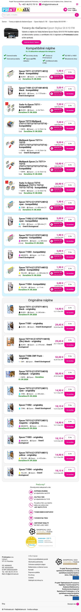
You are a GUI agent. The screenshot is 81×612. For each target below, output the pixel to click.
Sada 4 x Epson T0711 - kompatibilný (30, 105)
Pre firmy (31, 575)
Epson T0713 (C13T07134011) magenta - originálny (33, 421)
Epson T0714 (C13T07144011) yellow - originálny (33, 453)
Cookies (31, 578)
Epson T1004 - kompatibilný (32, 284)
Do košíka (70, 77)
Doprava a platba (34, 572)
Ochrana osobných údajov (37, 564)
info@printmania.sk (11, 574)
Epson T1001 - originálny (31, 323)
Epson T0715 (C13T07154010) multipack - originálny (33, 372)
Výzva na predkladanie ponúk (38, 559)
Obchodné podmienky (35, 562)
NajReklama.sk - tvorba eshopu (26, 609)
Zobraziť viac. (68, 1)
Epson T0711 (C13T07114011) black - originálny (33, 308)
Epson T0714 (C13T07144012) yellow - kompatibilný (33, 268)
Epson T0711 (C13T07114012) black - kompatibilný (33, 72)
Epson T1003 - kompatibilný (32, 252)
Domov (4, 21)
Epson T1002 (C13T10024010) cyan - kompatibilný (33, 219)
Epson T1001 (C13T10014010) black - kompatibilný (33, 89)
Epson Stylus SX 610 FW (57, 21)
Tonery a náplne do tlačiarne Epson (20, 21)
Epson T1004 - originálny (31, 469)
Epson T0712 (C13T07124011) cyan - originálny (33, 389)
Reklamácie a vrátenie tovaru (38, 567)
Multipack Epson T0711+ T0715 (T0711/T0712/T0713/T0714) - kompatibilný (33, 143)
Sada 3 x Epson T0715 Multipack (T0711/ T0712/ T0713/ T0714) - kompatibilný (33, 185)
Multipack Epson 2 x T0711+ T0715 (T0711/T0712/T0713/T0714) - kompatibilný (33, 165)
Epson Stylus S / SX (40, 21)
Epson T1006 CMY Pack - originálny (31, 357)
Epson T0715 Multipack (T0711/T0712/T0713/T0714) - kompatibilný (33, 123)
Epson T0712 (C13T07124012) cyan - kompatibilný (33, 203)
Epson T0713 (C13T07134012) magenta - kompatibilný (33, 236)
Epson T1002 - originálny (31, 405)
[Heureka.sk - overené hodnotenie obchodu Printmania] (40, 542)
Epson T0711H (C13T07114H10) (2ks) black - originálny (34, 340)
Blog (3, 604)
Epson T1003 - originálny (31, 437)
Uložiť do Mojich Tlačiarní (31, 42)
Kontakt (31, 570)
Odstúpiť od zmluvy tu (35, 580)
